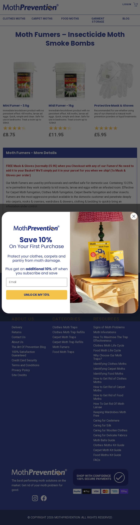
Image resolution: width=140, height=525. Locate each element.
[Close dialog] (134, 216)
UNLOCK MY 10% (37, 294)
